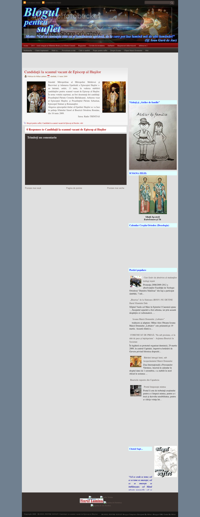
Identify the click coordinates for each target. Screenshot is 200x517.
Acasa (25, 45)
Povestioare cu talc (69, 50)
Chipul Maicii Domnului (133, 50)
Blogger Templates (130, 514)
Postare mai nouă (33, 188)
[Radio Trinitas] (106, 497)
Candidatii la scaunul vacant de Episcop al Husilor (60, 123)
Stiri (146, 50)
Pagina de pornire (74, 188)
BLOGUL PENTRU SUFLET (57, 12)
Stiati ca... (55, 50)
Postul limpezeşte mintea (155, 386)
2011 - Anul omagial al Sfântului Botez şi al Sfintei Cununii (53, 45)
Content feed (33, 2)
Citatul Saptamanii (41, 50)
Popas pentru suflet (100, 50)
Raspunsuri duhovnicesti (127, 45)
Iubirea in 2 (143, 45)
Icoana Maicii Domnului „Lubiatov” (149, 319)
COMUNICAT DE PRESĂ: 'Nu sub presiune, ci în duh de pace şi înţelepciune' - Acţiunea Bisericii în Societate (152, 338)
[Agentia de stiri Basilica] (101, 505)
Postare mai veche (115, 188)
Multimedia (27, 50)
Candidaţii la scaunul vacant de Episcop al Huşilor (62, 71)
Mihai (149, 514)
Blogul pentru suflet (34, 123)
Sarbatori (111, 45)
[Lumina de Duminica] (113, 502)
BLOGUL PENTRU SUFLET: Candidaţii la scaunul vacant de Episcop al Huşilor (68, 514)
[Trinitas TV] (94, 497)
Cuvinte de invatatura (97, 45)
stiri (81, 123)
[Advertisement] (79, 60)
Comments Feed (53, 2)
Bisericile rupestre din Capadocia (144, 379)
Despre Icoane (115, 50)
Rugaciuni (82, 45)
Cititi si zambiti (84, 50)
